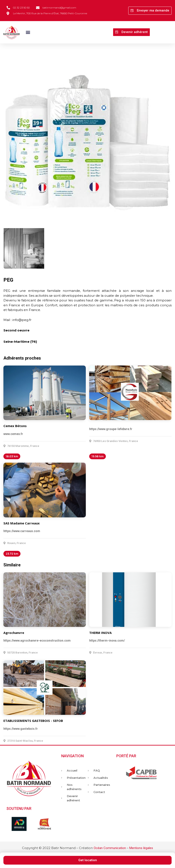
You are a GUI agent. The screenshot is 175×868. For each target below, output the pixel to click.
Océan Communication (110, 848)
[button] (150, 11)
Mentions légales (141, 848)
